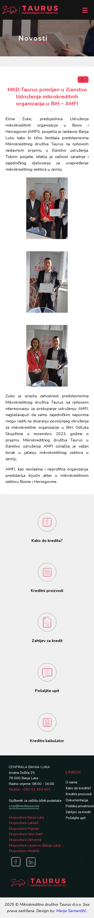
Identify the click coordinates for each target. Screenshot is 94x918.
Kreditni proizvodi (79, 794)
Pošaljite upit (76, 818)
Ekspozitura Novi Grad (25, 834)
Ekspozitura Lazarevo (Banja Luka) (35, 845)
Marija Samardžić (71, 910)
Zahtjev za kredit (78, 812)
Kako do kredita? (78, 788)
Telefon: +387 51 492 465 (29, 789)
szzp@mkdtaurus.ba (24, 806)
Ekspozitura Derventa (25, 839)
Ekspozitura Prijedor (24, 828)
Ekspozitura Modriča (24, 851)
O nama (71, 782)
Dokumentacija (77, 800)
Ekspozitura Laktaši (23, 823)
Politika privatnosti (80, 806)
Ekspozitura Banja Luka (26, 817)
